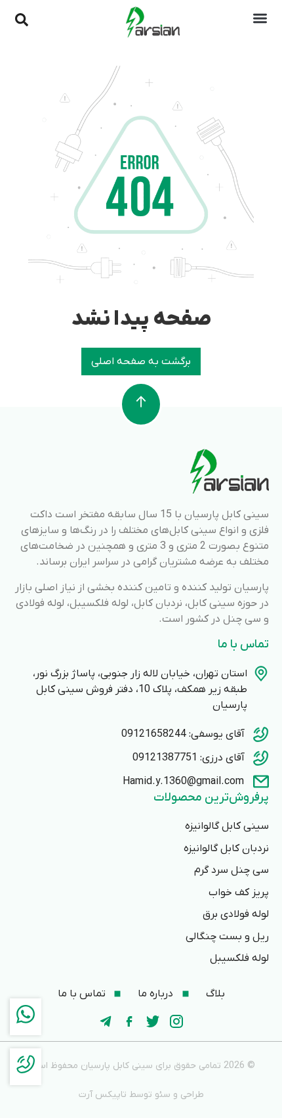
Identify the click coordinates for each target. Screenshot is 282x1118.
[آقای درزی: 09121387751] (261, 758)
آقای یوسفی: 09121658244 (183, 734)
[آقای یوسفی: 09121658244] (261, 734)
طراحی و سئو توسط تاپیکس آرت (141, 1094)
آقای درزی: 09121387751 (188, 757)
